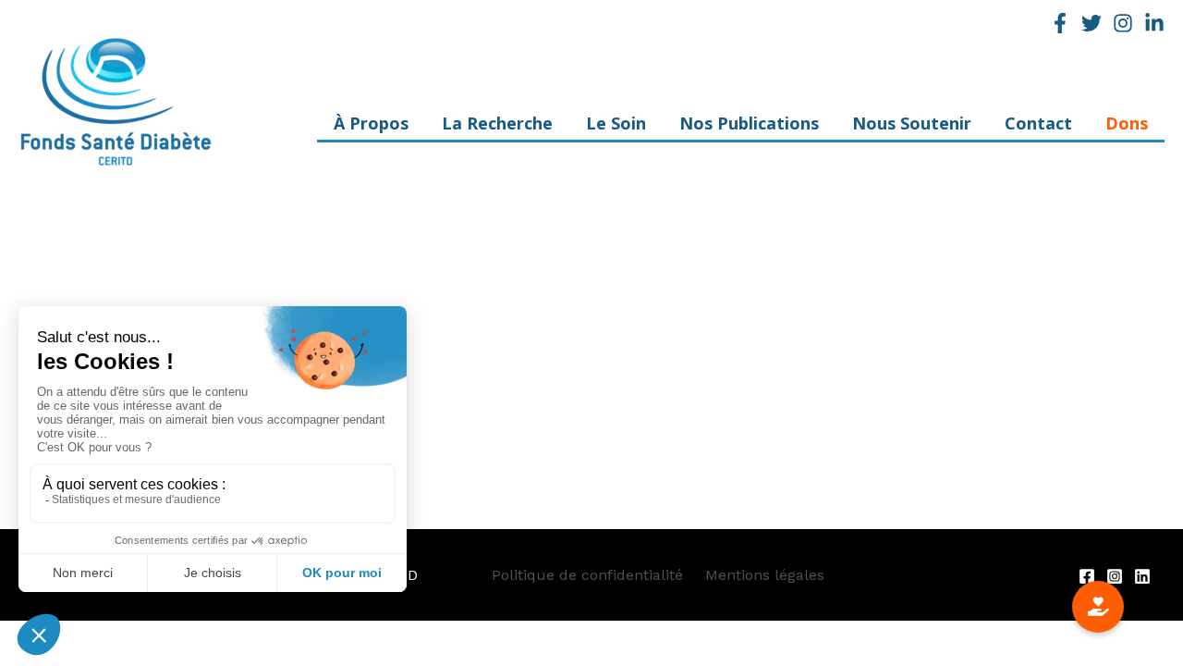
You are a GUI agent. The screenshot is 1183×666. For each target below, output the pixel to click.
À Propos (371, 128)
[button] (1098, 607)
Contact (1038, 128)
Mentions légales (764, 575)
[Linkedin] (1154, 23)
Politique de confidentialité (587, 575)
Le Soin (616, 128)
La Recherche (497, 128)
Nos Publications (749, 128)
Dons (1126, 128)
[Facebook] (1060, 23)
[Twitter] (1091, 23)
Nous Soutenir (911, 128)
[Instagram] (1123, 23)
